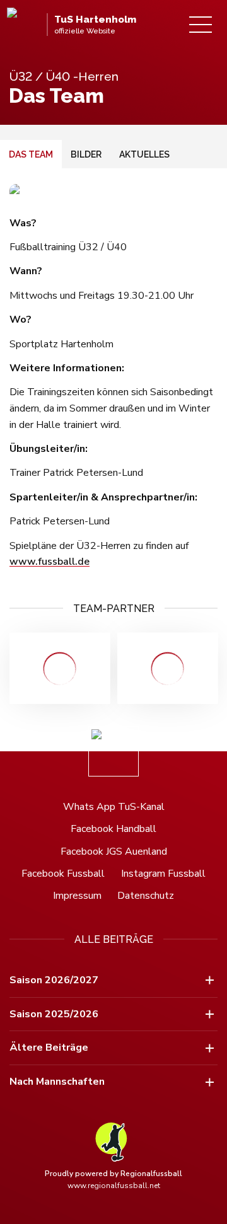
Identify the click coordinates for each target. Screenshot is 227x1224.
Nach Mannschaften (57, 1081)
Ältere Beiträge (48, 1047)
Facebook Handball (113, 829)
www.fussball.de (49, 562)
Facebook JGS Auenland (114, 851)
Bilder (86, 154)
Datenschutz (145, 896)
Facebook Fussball (63, 873)
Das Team (31, 154)
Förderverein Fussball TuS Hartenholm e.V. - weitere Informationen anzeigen (59, 668)
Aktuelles (144, 154)
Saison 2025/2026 (53, 1014)
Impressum (77, 896)
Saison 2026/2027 (53, 980)
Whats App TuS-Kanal (114, 807)
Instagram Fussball (163, 873)
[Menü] (200, 24)
